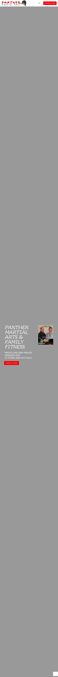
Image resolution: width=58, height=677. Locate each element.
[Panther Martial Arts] (13, 3)
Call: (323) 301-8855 (50, 3)
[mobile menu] (39, 3)
